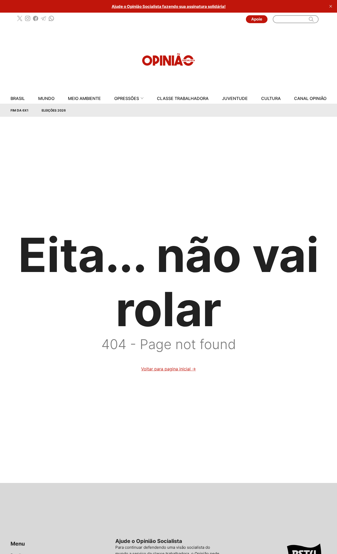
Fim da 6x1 (19, 110)
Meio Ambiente (84, 98)
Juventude (235, 98)
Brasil (18, 98)
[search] (311, 19)
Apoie (256, 19)
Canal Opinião (310, 98)
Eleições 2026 (54, 110)
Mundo (46, 98)
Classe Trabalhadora (183, 98)
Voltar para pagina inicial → (168, 368)
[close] (330, 6)
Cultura (271, 98)
